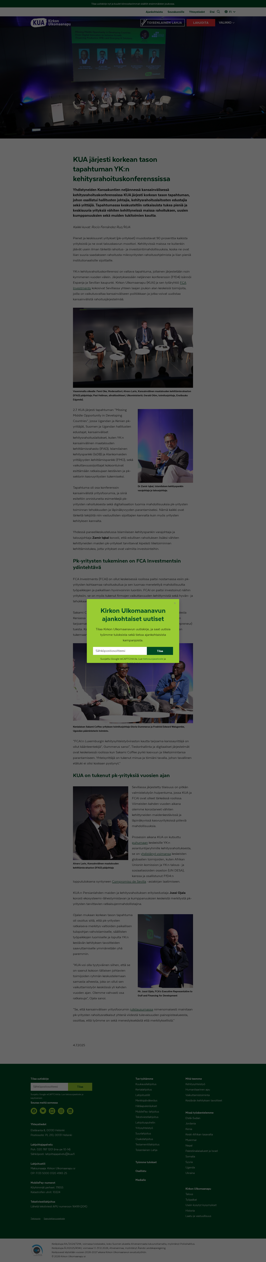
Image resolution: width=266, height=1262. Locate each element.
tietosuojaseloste (153, 658)
